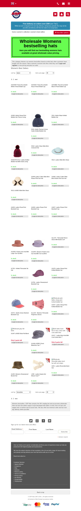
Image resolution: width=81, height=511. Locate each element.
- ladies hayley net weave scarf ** (38, 375)
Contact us (18, 466)
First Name (33, 429)
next (16, 79)
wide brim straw (20, 190)
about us (22, 456)
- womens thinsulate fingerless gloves (39, 313)
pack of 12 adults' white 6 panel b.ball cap (19, 85)
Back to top (40, 492)
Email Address (17, 429)
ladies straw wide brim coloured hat (40, 147)
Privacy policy (19, 475)
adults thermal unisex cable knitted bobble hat (39, 130)
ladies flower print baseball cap (39, 208)
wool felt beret (20, 333)
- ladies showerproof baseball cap (39, 283)
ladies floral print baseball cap (18, 208)
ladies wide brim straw (60, 160)
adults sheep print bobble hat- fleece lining (18, 116)
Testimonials (18, 481)
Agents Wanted (19, 464)
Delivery (17, 470)
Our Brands (18, 477)
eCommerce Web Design (35, 499)
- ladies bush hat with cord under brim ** (60, 336)
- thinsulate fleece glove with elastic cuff (60, 238)
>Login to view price (17, 94)
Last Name (49, 429)
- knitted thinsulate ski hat (19, 269)
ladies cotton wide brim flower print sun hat (40, 177)
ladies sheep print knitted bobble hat (59, 269)
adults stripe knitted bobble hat (59, 116)
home (14, 32)
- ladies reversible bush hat (60, 367)
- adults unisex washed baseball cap (20, 313)
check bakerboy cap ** (37, 344)
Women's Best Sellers (38, 32)
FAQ (16, 468)
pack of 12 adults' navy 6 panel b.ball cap (39, 85)
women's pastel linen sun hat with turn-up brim (40, 252)
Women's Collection (23, 32)
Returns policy (19, 472)
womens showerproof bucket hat (19, 375)
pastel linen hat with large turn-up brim (20, 252)
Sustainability (18, 479)
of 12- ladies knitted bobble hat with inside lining (20, 160)
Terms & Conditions (20, 473)
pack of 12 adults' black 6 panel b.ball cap (60, 85)
